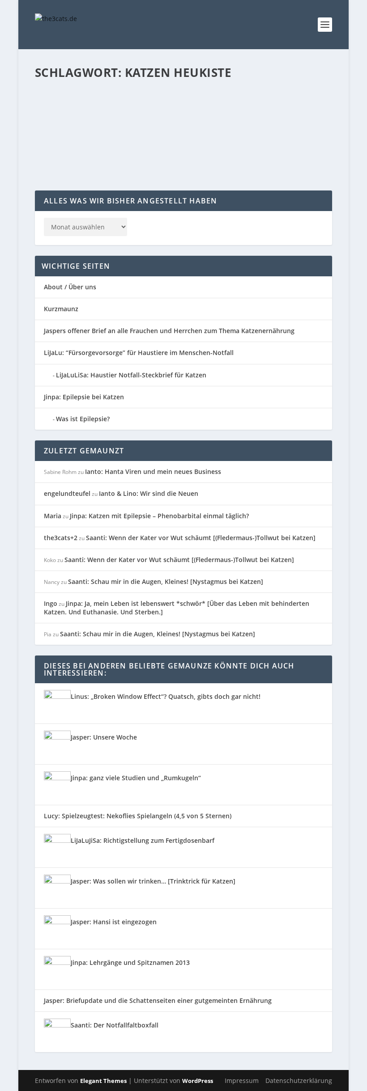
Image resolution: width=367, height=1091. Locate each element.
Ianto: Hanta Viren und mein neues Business (153, 471)
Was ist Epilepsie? (83, 418)
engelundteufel (67, 493)
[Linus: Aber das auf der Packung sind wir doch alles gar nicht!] (180, 90)
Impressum (242, 1080)
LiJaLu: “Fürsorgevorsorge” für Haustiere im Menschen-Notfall (139, 352)
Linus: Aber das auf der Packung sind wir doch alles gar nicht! (177, 109)
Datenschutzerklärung (298, 1080)
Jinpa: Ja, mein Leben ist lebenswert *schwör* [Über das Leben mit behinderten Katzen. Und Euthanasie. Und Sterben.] (176, 607)
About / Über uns (70, 287)
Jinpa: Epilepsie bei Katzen (84, 397)
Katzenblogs (175, 123)
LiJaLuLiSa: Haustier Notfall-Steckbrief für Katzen (131, 375)
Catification (143, 123)
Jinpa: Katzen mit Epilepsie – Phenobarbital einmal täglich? (159, 516)
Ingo (50, 603)
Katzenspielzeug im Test (223, 123)
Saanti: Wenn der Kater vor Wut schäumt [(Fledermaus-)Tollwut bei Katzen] (201, 537)
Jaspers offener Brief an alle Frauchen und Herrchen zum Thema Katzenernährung (169, 330)
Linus (262, 123)
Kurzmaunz (61, 308)
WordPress (197, 1081)
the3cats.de (68, 123)
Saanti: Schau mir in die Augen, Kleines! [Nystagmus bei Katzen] (165, 581)
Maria (52, 516)
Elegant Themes (103, 1081)
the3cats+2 (60, 537)
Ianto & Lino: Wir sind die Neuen (148, 493)
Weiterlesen (70, 158)
